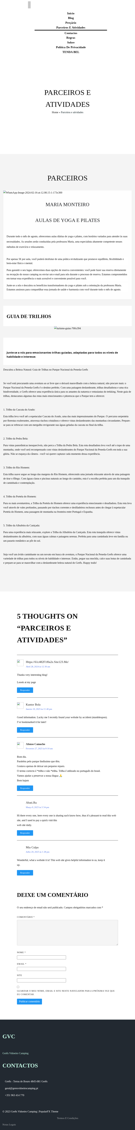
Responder (25, 690)
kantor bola (33, 704)
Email (22, 964)
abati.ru (31, 802)
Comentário (26, 917)
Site (19, 975)
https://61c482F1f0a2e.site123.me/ (47, 662)
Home (55, 112)
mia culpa (32, 847)
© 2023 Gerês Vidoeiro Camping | (20, 1111)
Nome (21, 952)
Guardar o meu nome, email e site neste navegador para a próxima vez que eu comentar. (66, 993)
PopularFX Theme (48, 1111)
